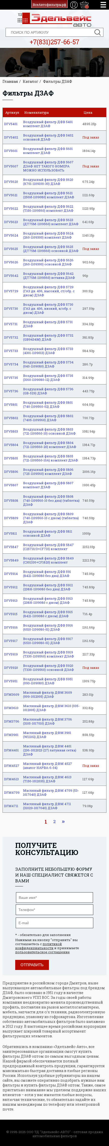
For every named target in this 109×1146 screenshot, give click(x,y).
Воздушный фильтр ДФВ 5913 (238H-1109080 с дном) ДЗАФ (48, 600)
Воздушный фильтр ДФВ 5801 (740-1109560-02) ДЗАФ (48, 404)
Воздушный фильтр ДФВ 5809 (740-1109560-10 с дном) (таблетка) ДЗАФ (51, 518)
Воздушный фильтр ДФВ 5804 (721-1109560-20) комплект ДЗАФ (49, 445)
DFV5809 (11, 518)
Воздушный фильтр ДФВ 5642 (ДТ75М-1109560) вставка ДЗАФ (49, 275)
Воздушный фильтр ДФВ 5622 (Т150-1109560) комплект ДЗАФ (48, 208)
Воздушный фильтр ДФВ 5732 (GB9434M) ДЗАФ (48, 337)
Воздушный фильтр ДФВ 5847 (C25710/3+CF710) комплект (48, 547)
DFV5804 (11, 445)
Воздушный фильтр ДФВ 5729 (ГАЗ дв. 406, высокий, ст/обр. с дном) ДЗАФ (49, 291)
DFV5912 (10, 587)
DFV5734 (11, 364)
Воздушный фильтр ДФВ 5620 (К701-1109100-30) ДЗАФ (48, 182)
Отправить (32, 965)
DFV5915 (10, 614)
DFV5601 (10, 151)
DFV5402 (11, 137)
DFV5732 (11, 337)
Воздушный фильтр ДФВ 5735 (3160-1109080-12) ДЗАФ (48, 378)
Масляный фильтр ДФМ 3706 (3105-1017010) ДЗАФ (47, 721)
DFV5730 (11, 308)
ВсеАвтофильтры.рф (49, 5)
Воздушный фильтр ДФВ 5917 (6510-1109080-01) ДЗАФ (48, 641)
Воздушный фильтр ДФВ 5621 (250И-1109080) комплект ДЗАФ (48, 195)
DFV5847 (11, 547)
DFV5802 (11, 418)
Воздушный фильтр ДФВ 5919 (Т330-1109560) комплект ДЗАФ (48, 654)
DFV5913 (10, 600)
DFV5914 (11, 574)
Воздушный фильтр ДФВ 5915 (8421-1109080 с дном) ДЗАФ (48, 614)
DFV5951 (10, 681)
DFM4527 (11, 766)
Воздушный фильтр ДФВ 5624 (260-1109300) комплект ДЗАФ (48, 235)
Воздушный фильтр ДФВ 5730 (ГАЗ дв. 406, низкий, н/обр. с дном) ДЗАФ (48, 308)
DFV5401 (10, 124)
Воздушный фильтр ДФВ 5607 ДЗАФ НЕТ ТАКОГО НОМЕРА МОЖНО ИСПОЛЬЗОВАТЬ (48, 166)
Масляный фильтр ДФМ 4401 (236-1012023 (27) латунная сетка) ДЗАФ (49, 750)
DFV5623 (11, 222)
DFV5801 (10, 404)
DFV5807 (11, 485)
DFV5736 (11, 391)
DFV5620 (11, 182)
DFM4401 (11, 750)
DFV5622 (11, 208)
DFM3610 (11, 708)
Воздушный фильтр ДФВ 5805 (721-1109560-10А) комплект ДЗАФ (50, 458)
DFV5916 (11, 627)
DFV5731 (10, 324)
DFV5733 (11, 351)
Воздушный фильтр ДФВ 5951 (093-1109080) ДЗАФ (48, 681)
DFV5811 (10, 533)
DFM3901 (11, 735)
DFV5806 (11, 472)
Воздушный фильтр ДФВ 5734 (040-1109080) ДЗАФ (48, 364)
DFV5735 (11, 378)
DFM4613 (11, 779)
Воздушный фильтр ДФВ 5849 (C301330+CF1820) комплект (48, 560)
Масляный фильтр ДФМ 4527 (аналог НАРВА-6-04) (47, 766)
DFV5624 (11, 235)
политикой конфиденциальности (38, 946)
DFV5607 (11, 166)
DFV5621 (10, 195)
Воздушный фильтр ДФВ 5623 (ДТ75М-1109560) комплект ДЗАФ (51, 222)
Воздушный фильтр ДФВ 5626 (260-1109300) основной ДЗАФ (48, 262)
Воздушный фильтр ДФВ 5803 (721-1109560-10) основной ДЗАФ (49, 431)
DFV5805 (11, 458)
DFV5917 (11, 641)
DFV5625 (11, 249)
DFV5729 (11, 291)
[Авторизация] (74, 5)
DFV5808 (11, 500)
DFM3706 (11, 721)
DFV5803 (11, 431)
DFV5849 (11, 560)
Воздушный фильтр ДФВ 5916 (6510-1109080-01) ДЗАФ (48, 627)
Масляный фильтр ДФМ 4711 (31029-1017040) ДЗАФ (47, 806)
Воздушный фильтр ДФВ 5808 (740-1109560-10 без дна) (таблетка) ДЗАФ (51, 500)
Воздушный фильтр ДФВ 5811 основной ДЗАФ (47, 533)
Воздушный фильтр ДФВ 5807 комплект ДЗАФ (48, 485)
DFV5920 (11, 668)
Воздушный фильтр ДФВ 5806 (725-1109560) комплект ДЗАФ (48, 472)
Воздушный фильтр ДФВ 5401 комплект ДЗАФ (48, 124)
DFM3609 (11, 694)
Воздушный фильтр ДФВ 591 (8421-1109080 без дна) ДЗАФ (47, 574)
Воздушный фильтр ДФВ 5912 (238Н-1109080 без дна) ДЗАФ (48, 587)
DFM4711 (11, 806)
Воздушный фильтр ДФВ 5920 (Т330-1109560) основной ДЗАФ (48, 668)
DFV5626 (11, 262)
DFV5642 (11, 276)
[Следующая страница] (63, 821)
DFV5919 (11, 654)
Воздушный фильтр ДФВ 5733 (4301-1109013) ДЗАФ (48, 351)
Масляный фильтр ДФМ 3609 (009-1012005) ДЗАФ (47, 694)
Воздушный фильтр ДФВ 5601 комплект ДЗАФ (48, 151)
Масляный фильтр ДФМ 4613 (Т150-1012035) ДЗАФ (47, 779)
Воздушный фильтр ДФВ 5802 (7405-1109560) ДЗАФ (48, 418)
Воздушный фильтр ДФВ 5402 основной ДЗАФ (48, 137)
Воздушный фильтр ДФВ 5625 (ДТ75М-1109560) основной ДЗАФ (51, 249)
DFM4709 (12, 792)
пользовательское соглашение (42, 952)
